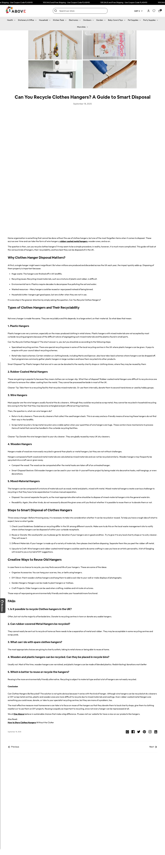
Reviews (2, 607)
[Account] (148, 10)
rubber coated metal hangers (73, 241)
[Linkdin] (155, 731)
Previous (15, 746)
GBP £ (137, 11)
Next (151, 746)
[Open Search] (55, 10)
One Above (19, 714)
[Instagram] (150, 731)
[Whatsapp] (127, 731)
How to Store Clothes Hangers (22, 722)
